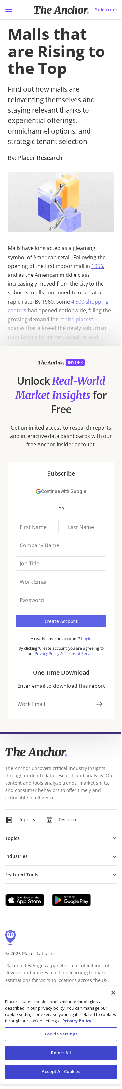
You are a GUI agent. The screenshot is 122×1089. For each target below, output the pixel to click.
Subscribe (101, 10)
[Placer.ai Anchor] (58, 10)
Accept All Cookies (58, 1071)
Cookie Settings (58, 1034)
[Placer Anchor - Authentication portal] (58, 572)
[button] (58, 838)
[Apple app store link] (24, 900)
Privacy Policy (93, 1021)
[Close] (108, 993)
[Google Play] (71, 900)
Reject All (58, 1053)
